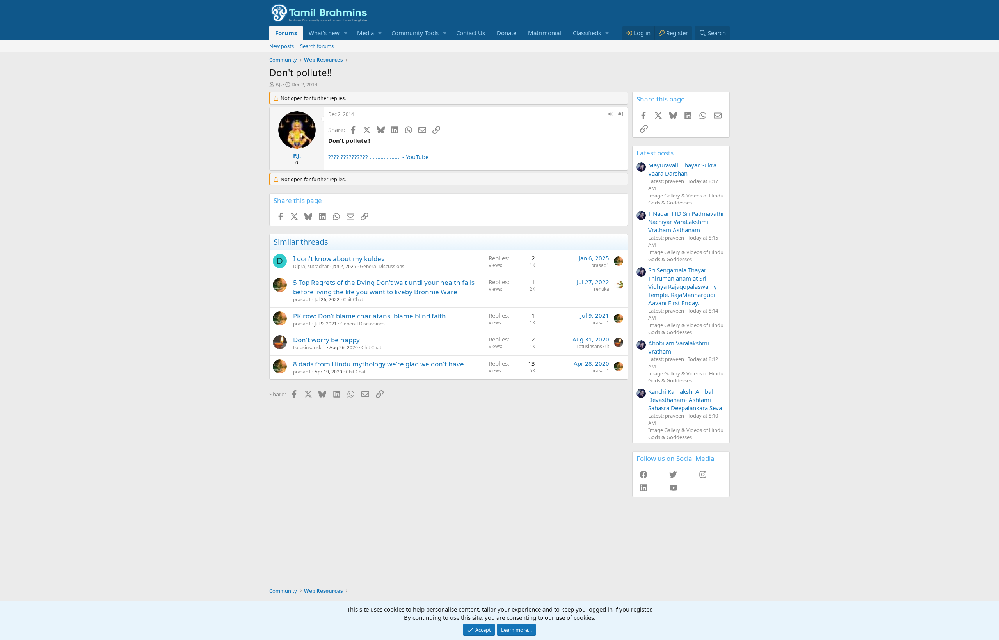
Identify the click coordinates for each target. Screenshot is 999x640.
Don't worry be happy (326, 339)
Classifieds (587, 33)
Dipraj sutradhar (311, 266)
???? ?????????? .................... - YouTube (378, 157)
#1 (621, 114)
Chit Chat (353, 299)
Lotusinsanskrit (309, 347)
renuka (601, 289)
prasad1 (600, 265)
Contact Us (470, 33)
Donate (506, 33)
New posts (281, 46)
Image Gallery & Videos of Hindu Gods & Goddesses (685, 199)
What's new (324, 33)
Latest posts (655, 152)
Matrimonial (544, 33)
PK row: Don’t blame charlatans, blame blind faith (369, 315)
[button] (345, 33)
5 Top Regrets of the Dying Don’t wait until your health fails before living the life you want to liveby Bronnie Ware (384, 287)
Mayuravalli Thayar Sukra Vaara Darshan (682, 169)
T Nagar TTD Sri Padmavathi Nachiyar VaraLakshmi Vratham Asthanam (685, 222)
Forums (286, 33)
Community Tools (415, 33)
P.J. (279, 84)
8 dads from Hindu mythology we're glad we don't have (378, 363)
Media (365, 33)
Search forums (317, 46)
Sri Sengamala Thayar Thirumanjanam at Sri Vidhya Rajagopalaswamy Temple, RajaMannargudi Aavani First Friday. (682, 286)
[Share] (610, 114)
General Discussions (382, 266)
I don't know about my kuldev (339, 258)
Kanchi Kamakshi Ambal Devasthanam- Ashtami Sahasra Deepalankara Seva (685, 400)
